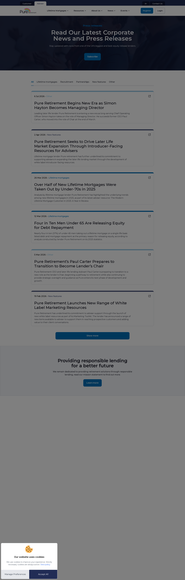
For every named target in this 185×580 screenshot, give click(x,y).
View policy (45, 564)
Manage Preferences (15, 574)
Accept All (43, 574)
